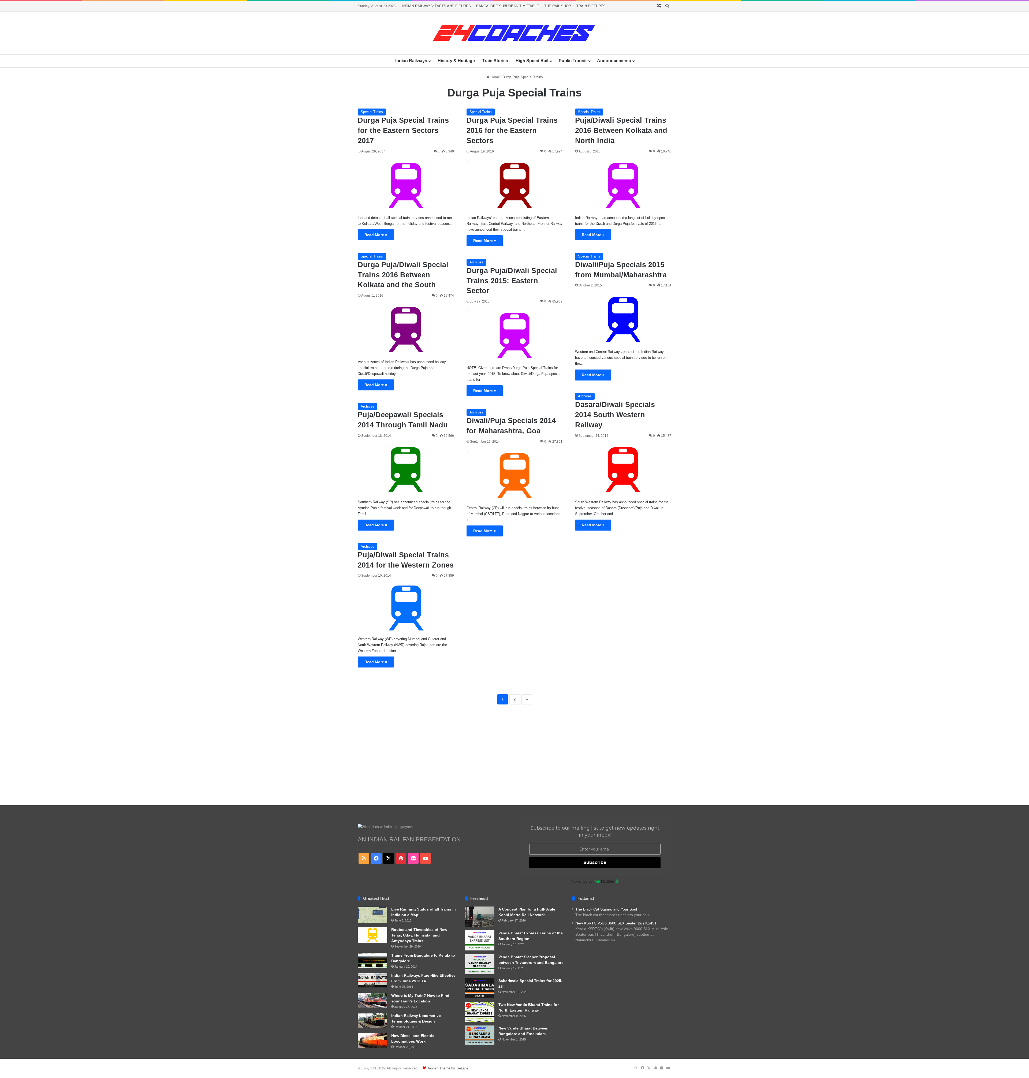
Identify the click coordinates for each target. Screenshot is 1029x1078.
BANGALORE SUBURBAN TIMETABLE (507, 6)
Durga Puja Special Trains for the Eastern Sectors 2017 (403, 130)
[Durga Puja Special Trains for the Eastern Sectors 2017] (406, 185)
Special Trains (372, 112)
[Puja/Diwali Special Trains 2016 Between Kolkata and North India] (623, 185)
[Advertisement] (514, 754)
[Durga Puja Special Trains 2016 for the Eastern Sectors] (515, 185)
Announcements (614, 60)
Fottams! (585, 898)
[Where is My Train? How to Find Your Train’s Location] (372, 1000)
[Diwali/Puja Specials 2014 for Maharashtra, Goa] (515, 475)
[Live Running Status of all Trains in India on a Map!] (372, 915)
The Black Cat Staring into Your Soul (606, 909)
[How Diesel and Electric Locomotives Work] (372, 1040)
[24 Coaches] (514, 33)
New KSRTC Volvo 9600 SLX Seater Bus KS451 (616, 923)
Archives (476, 262)
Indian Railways (411, 60)
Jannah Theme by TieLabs (447, 1068)
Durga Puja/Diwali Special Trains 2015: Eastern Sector (512, 281)
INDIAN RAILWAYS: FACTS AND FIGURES (436, 6)
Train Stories (495, 60)
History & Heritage (456, 60)
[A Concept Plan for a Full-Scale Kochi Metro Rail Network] (479, 917)
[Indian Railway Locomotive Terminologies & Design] (372, 1020)
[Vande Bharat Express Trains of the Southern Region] (479, 940)
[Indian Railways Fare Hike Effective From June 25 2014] (372, 980)
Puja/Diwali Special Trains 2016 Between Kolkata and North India (621, 130)
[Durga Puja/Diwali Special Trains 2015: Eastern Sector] (515, 335)
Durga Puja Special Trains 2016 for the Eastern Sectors (512, 130)
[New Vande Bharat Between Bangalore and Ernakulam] (479, 1035)
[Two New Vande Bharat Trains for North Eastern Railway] (479, 1012)
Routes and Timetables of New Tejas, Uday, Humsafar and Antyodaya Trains (419, 935)
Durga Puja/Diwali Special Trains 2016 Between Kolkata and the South (403, 275)
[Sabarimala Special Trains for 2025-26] (479, 988)
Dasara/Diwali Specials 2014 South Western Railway (615, 415)
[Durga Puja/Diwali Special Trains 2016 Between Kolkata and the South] (406, 329)
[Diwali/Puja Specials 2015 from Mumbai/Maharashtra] (623, 319)
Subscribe (594, 862)
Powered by (582, 881)
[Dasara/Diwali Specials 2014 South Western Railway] (623, 469)
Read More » (375, 235)
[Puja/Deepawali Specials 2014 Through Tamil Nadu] (406, 469)
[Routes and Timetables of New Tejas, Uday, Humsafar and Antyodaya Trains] (372, 935)
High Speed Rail (532, 60)
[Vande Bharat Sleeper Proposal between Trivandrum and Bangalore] (479, 964)
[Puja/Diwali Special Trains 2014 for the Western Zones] (406, 608)
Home (495, 77)
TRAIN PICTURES (591, 6)
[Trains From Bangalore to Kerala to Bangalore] (372, 960)
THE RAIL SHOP (557, 6)
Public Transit (573, 60)
